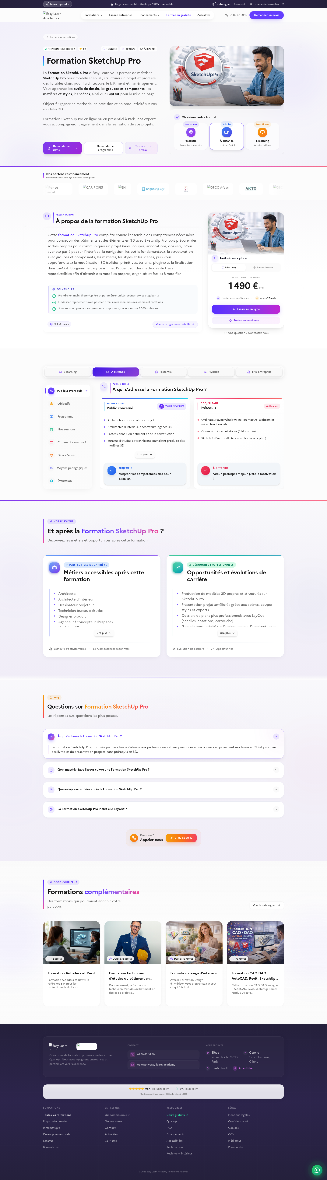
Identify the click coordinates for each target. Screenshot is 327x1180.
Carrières (111, 1141)
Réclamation (175, 1147)
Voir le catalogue (264, 905)
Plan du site (235, 1147)
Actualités (203, 15)
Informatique (51, 1128)
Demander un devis (266, 15)
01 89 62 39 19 (183, 838)
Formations (92, 15)
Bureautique (50, 1147)
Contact (239, 4)
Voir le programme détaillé (173, 324)
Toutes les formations (57, 1115)
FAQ (169, 1128)
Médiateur (234, 1141)
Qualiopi (172, 1121)
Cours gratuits (176, 1115)
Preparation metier (55, 1121)
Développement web (56, 1134)
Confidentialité (238, 1121)
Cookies (233, 1128)
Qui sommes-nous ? (117, 1115)
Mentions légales (239, 1115)
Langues (48, 1141)
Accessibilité (175, 1141)
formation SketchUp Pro (78, 234)
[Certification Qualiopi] (86, 1046)
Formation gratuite (178, 15)
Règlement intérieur (179, 1154)
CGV (231, 1134)
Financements (147, 15)
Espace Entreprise (120, 15)
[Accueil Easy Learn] (61, 1046)
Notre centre (113, 1121)
